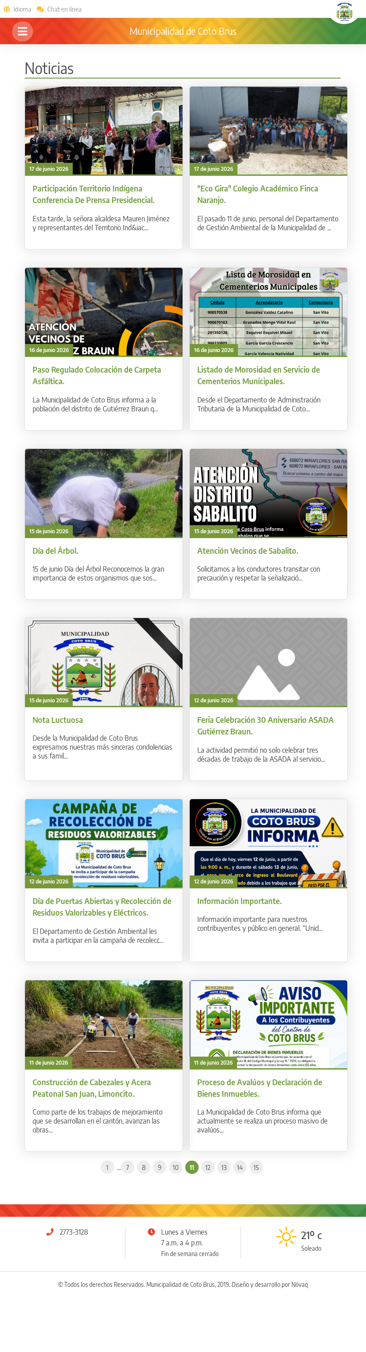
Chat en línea (64, 9)
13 (224, 1167)
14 (240, 1167)
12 (208, 1167)
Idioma (22, 9)
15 (256, 1167)
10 (176, 1167)
